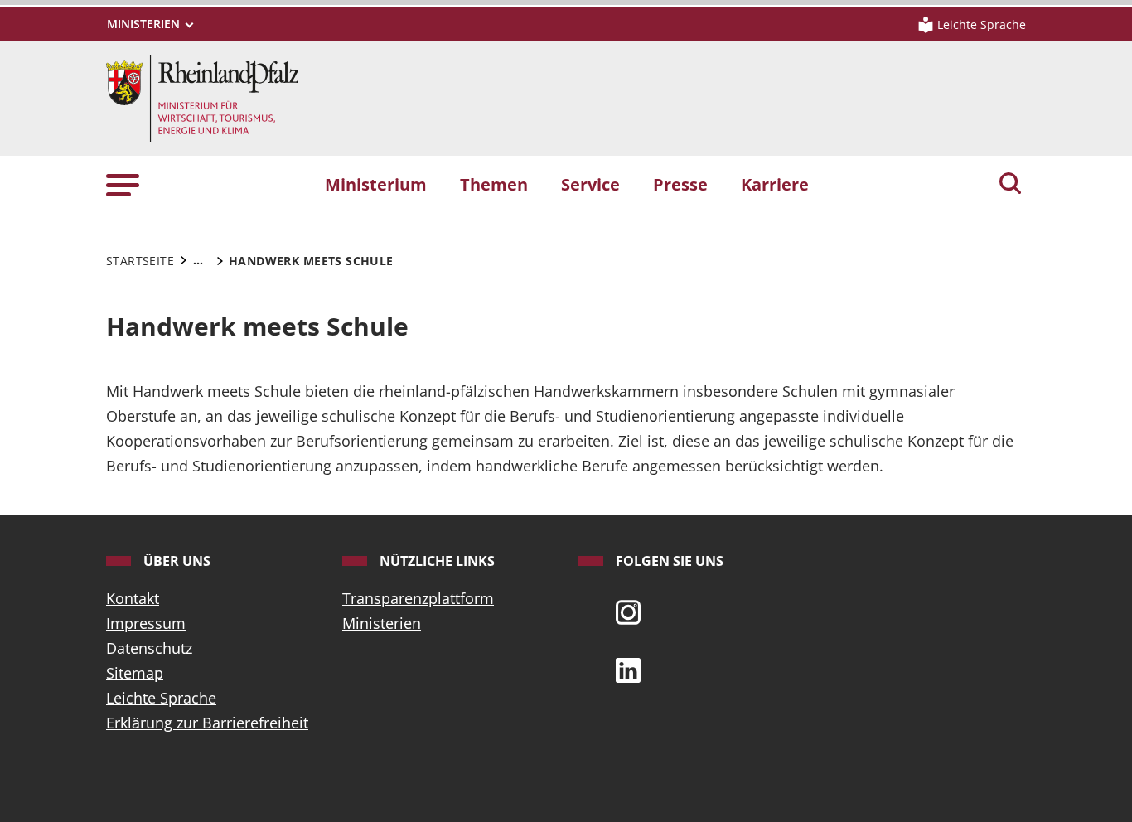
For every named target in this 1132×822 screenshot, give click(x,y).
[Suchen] (1010, 185)
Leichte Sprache (161, 698)
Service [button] (590, 184)
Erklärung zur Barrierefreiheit (207, 723)
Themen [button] (494, 184)
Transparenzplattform (418, 598)
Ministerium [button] (376, 184)
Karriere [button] (775, 184)
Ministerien (381, 623)
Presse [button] (680, 184)
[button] (122, 183)
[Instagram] (628, 610)
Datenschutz (149, 648)
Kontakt (132, 598)
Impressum (146, 623)
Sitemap (134, 673)
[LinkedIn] (628, 668)
